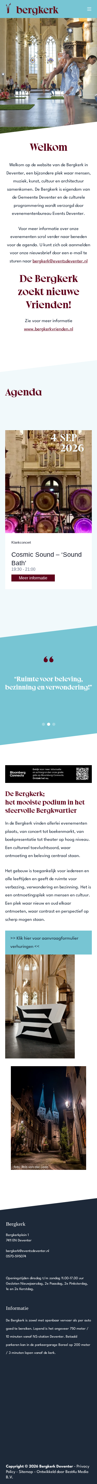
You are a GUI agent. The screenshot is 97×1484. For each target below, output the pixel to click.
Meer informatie (33, 578)
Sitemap (26, 1472)
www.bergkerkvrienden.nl (48, 329)
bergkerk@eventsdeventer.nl (60, 261)
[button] (43, 724)
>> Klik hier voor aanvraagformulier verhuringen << (44, 942)
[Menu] (89, 9)
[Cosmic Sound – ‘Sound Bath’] (48, 481)
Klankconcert (21, 542)
